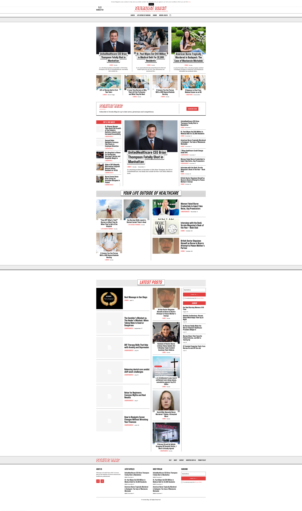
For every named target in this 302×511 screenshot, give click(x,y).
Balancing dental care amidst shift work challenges (136, 370)
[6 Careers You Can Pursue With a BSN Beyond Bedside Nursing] (165, 82)
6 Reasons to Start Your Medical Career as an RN (193, 91)
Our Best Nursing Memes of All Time (193, 308)
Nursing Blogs (109, 172)
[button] (170, 15)
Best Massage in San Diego (135, 297)
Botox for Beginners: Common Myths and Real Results (135, 395)
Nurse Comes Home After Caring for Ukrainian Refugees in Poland (112, 179)
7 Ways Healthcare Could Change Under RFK (192, 152)
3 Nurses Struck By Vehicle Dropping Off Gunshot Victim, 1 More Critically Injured (166, 446)
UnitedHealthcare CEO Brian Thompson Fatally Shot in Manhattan (113, 57)
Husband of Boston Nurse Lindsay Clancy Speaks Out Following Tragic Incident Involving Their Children (166, 347)
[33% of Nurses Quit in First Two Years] (108, 82)
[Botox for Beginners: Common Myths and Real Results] (109, 396)
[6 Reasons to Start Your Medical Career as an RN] (193, 82)
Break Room (189, 94)
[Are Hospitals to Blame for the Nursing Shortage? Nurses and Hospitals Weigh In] (100, 155)
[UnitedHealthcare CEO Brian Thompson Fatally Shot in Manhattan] (113, 40)
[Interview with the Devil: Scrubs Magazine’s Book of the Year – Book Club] (166, 227)
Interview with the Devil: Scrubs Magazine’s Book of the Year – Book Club (193, 169)
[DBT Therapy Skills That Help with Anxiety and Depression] (109, 347)
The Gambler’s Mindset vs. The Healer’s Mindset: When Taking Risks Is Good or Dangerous (136, 322)
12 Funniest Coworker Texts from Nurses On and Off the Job (194, 347)
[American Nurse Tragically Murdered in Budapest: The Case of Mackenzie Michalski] (188, 40)
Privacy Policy (200, 298)
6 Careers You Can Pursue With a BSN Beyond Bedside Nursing (165, 92)
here (189, 2)
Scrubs (115, 65)
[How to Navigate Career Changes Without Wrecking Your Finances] (109, 420)
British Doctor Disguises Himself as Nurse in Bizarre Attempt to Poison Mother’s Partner (193, 180)
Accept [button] (151, 4)
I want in (193, 294)
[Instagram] (102, 481)
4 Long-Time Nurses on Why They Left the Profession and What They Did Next (137, 92)
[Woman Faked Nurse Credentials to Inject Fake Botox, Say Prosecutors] (166, 207)
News (111, 65)
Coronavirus (109, 160)
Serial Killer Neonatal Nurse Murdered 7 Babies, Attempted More (166, 414)
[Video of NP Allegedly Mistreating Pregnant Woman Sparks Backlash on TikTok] (100, 167)
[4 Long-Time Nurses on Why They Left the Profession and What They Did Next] (136, 82)
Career (104, 94)
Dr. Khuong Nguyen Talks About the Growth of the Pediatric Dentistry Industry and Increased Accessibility (113, 130)
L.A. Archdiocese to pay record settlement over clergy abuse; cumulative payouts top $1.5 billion (166, 381)
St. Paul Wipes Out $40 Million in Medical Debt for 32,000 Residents (151, 57)
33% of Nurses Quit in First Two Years (109, 91)
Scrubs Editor (197, 94)
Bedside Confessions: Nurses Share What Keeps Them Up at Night (193, 318)
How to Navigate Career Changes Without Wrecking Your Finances (136, 419)
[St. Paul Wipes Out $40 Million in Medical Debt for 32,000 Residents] (151, 40)
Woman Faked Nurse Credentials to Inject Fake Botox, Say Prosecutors (193, 160)
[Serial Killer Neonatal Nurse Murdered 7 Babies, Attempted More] (166, 401)
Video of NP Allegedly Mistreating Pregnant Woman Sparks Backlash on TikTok (112, 167)
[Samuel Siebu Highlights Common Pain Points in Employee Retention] (100, 143)
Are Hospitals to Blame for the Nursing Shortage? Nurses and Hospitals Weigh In (112, 155)
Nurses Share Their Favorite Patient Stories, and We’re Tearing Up (192, 338)
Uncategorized (109, 136)
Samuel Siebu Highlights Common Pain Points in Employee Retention (112, 143)
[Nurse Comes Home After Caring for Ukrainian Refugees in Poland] (100, 179)
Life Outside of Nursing (107, 228)
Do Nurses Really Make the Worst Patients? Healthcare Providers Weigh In (192, 328)
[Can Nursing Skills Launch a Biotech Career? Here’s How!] (136, 209)
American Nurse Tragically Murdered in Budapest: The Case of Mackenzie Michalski (188, 57)
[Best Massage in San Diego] (109, 298)
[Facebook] (98, 481)
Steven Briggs (111, 94)
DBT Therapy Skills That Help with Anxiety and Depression (136, 346)
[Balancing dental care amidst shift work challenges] (109, 371)
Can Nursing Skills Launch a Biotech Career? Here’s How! (136, 221)
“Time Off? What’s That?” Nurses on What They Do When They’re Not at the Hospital (109, 223)
